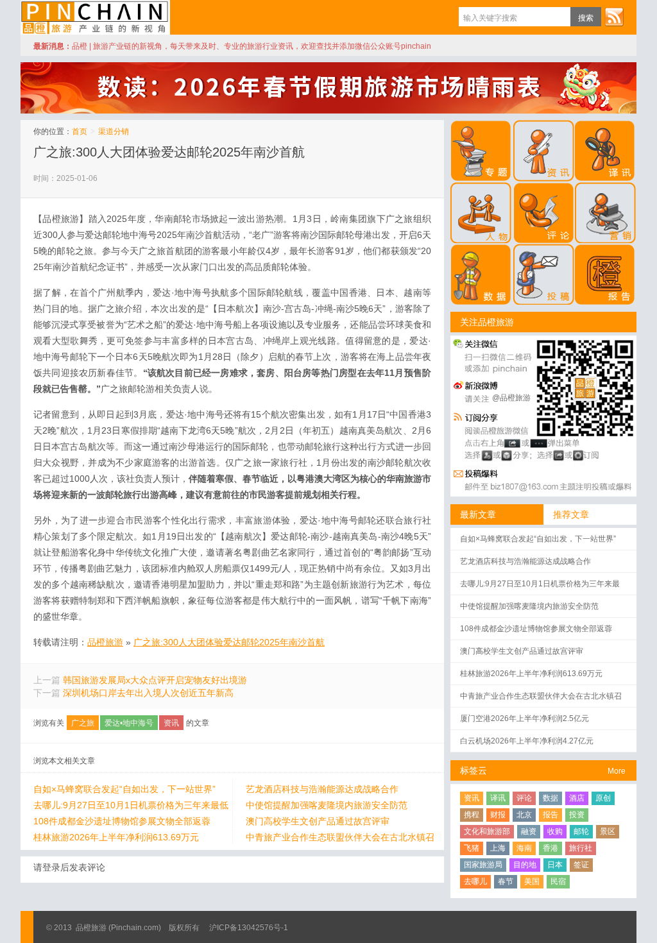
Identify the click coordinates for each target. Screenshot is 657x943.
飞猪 (471, 848)
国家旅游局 (483, 864)
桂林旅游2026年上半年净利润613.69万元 (116, 837)
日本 (555, 864)
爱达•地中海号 (129, 722)
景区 (607, 831)
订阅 (614, 16)
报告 (550, 814)
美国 (532, 881)
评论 (524, 798)
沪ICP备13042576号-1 (248, 927)
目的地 (524, 864)
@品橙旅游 (511, 397)
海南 (524, 848)
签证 (581, 864)
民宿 (558, 881)
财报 (498, 814)
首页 (79, 131)
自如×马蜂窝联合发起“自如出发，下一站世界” (124, 789)
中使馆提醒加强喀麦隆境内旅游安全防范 (326, 805)
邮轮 (581, 831)
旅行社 (580, 848)
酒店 (576, 798)
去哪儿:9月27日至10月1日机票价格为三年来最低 (130, 805)
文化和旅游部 (487, 831)
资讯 (171, 722)
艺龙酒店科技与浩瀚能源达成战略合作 (322, 789)
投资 (576, 814)
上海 (498, 848)
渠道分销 (113, 131)
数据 (550, 798)
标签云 (473, 770)
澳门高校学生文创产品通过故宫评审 (317, 821)
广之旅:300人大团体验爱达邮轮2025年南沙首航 (169, 152)
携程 (471, 814)
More (617, 771)
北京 (524, 814)
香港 (550, 848)
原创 (603, 798)
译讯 (498, 798)
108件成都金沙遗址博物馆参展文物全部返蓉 (121, 821)
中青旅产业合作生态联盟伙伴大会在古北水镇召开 (340, 838)
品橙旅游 (95, 17)
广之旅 (82, 722)
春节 (505, 881)
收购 (555, 831)
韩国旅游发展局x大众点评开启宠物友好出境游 (155, 680)
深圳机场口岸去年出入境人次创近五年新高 (148, 693)
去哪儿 (475, 881)
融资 (528, 831)
